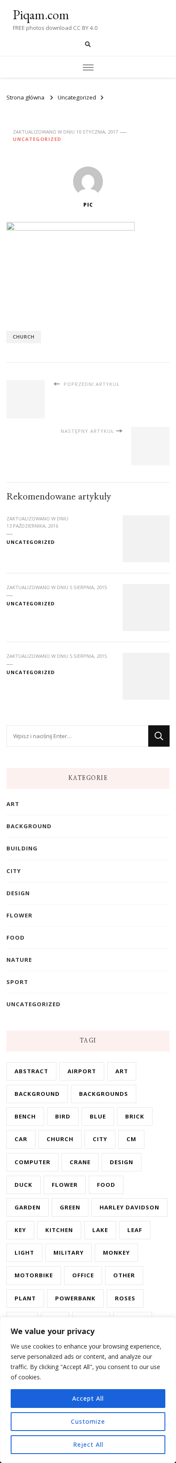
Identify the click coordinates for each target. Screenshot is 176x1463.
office (83, 1275)
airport (81, 1071)
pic (88, 204)
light (24, 1252)
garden (28, 1207)
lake (100, 1230)
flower (19, 915)
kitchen (59, 1230)
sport (17, 982)
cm (131, 1139)
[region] (88, 1390)
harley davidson (129, 1207)
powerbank (75, 1298)
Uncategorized (37, 139)
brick (134, 1116)
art (12, 804)
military (68, 1252)
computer (32, 1162)
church (24, 336)
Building (22, 848)
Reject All (88, 1444)
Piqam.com (41, 14)
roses (125, 1298)
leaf (134, 1230)
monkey (116, 1252)
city (13, 871)
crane (80, 1162)
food (15, 937)
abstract (31, 1071)
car (21, 1139)
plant (25, 1298)
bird (62, 1116)
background (29, 826)
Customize (88, 1421)
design (18, 893)
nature (19, 960)
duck (23, 1185)
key (20, 1230)
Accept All (88, 1398)
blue (98, 1116)
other (124, 1275)
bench (25, 1116)
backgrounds (103, 1094)
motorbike (34, 1275)
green (70, 1207)
